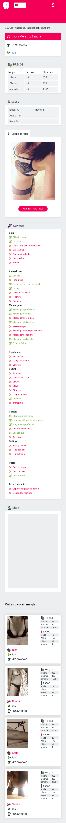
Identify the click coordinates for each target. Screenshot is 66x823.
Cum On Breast (20, 471)
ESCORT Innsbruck (15, 27)
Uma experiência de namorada (28, 420)
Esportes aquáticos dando (26, 488)
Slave (15, 386)
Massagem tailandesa (24, 322)
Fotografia (18, 280)
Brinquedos (18, 258)
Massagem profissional (24, 309)
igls (14, 52)
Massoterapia (19, 326)
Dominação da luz (22, 377)
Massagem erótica (22, 313)
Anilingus (17, 437)
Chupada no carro (21, 428)
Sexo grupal (19, 250)
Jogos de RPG (20, 394)
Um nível (17, 241)
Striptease (18, 356)
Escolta (16, 275)
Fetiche (16, 262)
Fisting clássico (20, 445)
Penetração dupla (21, 254)
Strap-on (17, 390)
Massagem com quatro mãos (27, 330)
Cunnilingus (18, 433)
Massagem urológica (23, 318)
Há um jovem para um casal (26, 284)
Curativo (17, 398)
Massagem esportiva (23, 335)
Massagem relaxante (23, 339)
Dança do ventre (21, 360)
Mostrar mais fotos (33, 208)
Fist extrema (19, 454)
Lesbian (17, 365)
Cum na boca (19, 467)
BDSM (16, 381)
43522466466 (19, 45)
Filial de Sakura (20, 343)
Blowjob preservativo (23, 416)
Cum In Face (19, 475)
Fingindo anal (19, 449)
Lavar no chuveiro (21, 292)
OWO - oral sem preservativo (27, 245)
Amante (16, 373)
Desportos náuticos (22, 493)
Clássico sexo (20, 237)
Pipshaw (17, 297)
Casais (16, 288)
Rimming (17, 301)
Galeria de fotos (19, 133)
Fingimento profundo (23, 424)
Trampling (18, 403)
